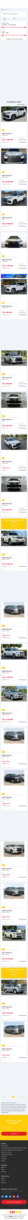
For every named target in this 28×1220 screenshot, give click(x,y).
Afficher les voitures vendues (10, 13)
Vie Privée (3, 1156)
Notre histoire (4, 1145)
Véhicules (7, 9)
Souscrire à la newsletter (14, 1202)
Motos (2, 1169)
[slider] (2, 27)
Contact (3, 1161)
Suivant (24, 1096)
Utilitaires (3, 1171)
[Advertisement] (14, 57)
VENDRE (14, 525)
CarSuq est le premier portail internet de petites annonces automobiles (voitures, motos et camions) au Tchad (13, 1150)
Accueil (2, 9)
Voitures (3, 1167)
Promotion (4, 1158)
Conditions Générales (6, 1154)
